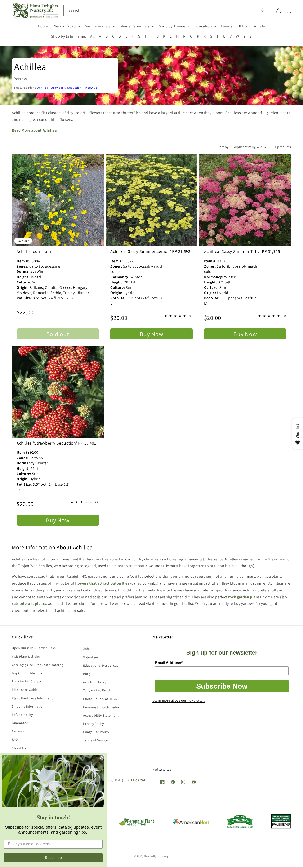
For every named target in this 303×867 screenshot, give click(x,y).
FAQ (15, 739)
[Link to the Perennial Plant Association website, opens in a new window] (136, 824)
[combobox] (166, 10)
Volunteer (90, 657)
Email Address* (169, 663)
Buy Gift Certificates (27, 673)
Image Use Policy (96, 732)
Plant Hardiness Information (34, 698)
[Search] (263, 10)
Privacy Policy (93, 724)
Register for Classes (27, 681)
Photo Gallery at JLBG (100, 699)
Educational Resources (100, 665)
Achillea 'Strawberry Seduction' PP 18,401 (67, 87)
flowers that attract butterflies (102, 583)
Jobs (86, 649)
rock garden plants (244, 596)
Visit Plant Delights (26, 656)
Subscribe (53, 858)
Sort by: (223, 147)
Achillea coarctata (34, 251)
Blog (86, 674)
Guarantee (20, 723)
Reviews (18, 731)
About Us (19, 748)
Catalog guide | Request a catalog (37, 665)
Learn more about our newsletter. (178, 700)
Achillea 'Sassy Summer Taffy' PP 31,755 (242, 251)
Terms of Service (95, 740)
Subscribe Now (221, 686)
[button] (66, 26)
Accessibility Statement (101, 715)
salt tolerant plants (29, 603)
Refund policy (22, 715)
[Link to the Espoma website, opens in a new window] (240, 826)
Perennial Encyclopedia (101, 707)
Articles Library (94, 682)
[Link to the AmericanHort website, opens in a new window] (191, 822)
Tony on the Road (96, 690)
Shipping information (28, 706)
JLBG (242, 26)
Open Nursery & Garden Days (34, 648)
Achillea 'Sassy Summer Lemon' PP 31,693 (150, 251)
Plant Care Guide (25, 689)
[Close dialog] (102, 757)
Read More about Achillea (34, 130)
